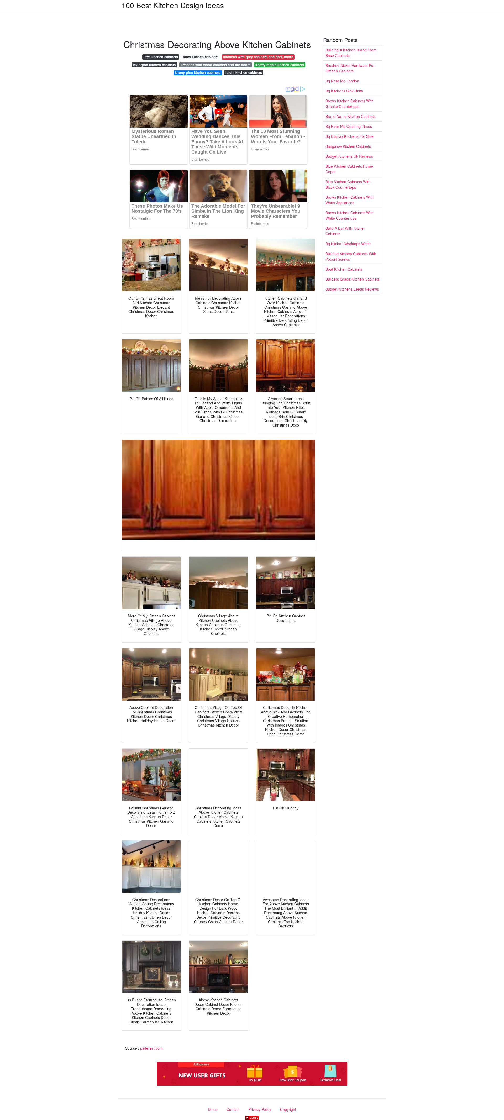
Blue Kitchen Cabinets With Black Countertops (348, 184)
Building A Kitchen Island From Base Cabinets (351, 52)
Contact (233, 1109)
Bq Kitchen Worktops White (348, 243)
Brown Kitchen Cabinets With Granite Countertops (350, 103)
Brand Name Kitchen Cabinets (351, 116)
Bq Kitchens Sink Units (344, 90)
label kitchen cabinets (200, 56)
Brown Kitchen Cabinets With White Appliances (350, 199)
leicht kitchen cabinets (243, 72)
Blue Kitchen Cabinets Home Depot (349, 169)
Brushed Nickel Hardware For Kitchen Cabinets (350, 68)
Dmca (213, 1109)
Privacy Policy (259, 1109)
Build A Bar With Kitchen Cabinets (346, 230)
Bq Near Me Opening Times (349, 126)
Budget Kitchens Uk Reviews (349, 156)
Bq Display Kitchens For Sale (350, 136)
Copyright (288, 1109)
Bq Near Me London (342, 80)
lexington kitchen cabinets (154, 64)
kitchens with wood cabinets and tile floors (215, 64)
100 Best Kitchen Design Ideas (173, 5)
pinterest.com (151, 1048)
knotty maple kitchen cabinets (279, 64)
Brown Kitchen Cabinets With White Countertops (350, 215)
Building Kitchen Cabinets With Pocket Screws (351, 256)
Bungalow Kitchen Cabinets (348, 146)
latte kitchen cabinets (161, 56)
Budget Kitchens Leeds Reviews (352, 289)
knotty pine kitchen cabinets (197, 72)
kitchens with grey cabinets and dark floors (258, 56)
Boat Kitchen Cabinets (344, 269)
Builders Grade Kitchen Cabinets (353, 279)
